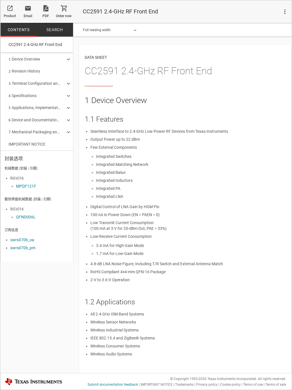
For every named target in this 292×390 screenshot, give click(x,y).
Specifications (22, 95)
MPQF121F (26, 186)
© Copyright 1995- (188, 379)
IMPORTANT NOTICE (27, 144)
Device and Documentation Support (35, 120)
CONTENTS (19, 29)
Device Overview (24, 59)
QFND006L (26, 217)
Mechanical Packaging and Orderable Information (35, 132)
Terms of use (253, 385)
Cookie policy (230, 385)
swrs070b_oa (22, 240)
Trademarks (184, 385)
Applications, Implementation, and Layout (35, 107)
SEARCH (54, 29)
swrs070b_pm (22, 248)
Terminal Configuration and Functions (35, 83)
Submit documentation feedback (113, 385)
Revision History (24, 71)
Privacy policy (207, 385)
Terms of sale (275, 385)
